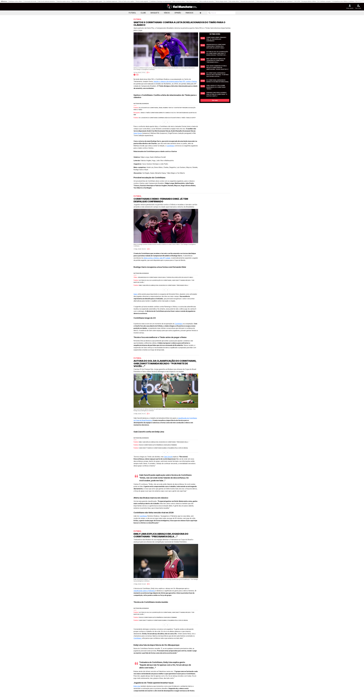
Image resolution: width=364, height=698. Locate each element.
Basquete (155, 13)
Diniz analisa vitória (234, 1)
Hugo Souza (138, 133)
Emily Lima (137, 686)
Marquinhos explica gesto (95, 1)
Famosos (189, 13)
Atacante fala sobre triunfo (248, 1)
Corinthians (170, 146)
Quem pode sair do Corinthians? (284, 1)
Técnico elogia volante (221, 1)
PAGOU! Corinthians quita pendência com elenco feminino (158, 445)
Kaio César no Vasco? (192, 1)
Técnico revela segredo (142, 1)
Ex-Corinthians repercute (110, 1)
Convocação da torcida (30, 1)
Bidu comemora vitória (179, 1)
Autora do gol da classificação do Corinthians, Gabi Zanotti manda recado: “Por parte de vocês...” (217, 53)
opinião (177, 13)
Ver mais (215, 100)
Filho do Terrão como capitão (126, 1)
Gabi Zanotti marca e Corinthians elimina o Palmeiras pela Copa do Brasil (163, 448)
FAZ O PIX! (297, 1)
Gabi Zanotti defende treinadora (46, 1)
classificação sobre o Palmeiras (144, 591)
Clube (143, 13)
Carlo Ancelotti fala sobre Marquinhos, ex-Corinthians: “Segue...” (216, 87)
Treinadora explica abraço (63, 1)
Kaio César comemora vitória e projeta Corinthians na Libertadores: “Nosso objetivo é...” (217, 67)
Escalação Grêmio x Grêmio (309, 1)
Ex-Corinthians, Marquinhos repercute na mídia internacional (217, 80)
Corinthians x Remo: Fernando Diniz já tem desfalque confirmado (216, 39)
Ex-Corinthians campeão (324, 1)
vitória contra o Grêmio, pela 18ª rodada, (157, 258)
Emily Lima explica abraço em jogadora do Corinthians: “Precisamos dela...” (216, 60)
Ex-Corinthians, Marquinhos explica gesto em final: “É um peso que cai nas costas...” (217, 74)
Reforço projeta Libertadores (79, 1)
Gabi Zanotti (168, 457)
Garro (136, 294)
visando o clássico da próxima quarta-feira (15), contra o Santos (175, 81)
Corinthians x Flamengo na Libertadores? (160, 1)
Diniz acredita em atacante (207, 1)
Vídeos (167, 13)
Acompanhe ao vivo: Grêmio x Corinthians (343, 1)
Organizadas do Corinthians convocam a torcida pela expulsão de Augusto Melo (216, 46)
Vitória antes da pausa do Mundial (265, 1)
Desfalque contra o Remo (15, 1)
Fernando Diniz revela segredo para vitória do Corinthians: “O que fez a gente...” (216, 94)
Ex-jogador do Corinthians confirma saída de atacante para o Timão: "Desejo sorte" (167, 117)
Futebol (132, 13)
